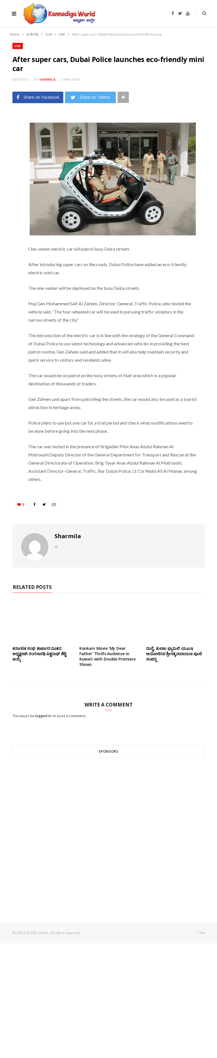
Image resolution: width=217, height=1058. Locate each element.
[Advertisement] (108, 829)
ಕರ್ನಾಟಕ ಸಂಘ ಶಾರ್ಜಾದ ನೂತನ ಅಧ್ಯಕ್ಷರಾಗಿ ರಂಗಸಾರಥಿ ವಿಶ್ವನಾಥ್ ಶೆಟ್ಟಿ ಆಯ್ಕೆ (39, 654)
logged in (43, 715)
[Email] (10, 165)
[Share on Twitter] (10, 150)
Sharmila (47, 79)
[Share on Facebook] (10, 136)
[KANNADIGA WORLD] (58, 13)
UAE (17, 46)
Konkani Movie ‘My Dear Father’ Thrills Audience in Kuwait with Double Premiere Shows (107, 656)
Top (202, 932)
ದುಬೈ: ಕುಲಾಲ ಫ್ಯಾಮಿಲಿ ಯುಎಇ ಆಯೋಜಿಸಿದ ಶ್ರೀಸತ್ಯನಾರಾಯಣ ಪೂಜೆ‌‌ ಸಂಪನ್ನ (174, 654)
